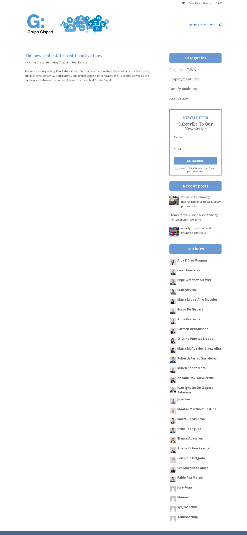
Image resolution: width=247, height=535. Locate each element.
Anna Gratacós (39, 62)
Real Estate (79, 62)
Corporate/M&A (182, 70)
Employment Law (184, 79)
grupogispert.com (202, 24)
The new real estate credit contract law (63, 55)
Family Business (183, 89)
